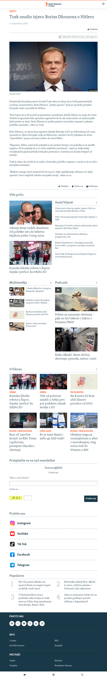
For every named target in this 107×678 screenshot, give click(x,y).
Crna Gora (45, 431)
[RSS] (36, 623)
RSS (56, 641)
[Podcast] (53, 674)
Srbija (12, 392)
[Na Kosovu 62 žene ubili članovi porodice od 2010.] (16, 315)
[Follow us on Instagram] (30, 623)
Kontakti (58, 646)
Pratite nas (91, 499)
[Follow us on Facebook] (11, 623)
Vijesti (12, 11)
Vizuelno (13, 666)
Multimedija (18, 283)
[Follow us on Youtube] (24, 623)
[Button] (92, 29)
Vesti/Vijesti (64, 202)
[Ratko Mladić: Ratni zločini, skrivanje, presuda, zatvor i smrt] (76, 339)
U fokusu (15, 369)
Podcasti (61, 283)
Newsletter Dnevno (63, 666)
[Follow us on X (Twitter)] (17, 623)
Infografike (77, 392)
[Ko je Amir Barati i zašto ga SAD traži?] (53, 420)
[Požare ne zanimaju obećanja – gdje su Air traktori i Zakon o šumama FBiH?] (76, 299)
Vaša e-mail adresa (19, 478)
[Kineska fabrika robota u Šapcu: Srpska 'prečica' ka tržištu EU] (30, 253)
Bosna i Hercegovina (20, 431)
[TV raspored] (42, 623)
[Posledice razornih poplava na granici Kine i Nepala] (16, 303)
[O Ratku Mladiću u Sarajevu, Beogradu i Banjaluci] (16, 291)
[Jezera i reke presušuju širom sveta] (16, 326)
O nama (12, 641)
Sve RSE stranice (16, 646)
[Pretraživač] (82, 674)
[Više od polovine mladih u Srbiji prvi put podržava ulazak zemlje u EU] (53, 381)
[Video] (25, 674)
